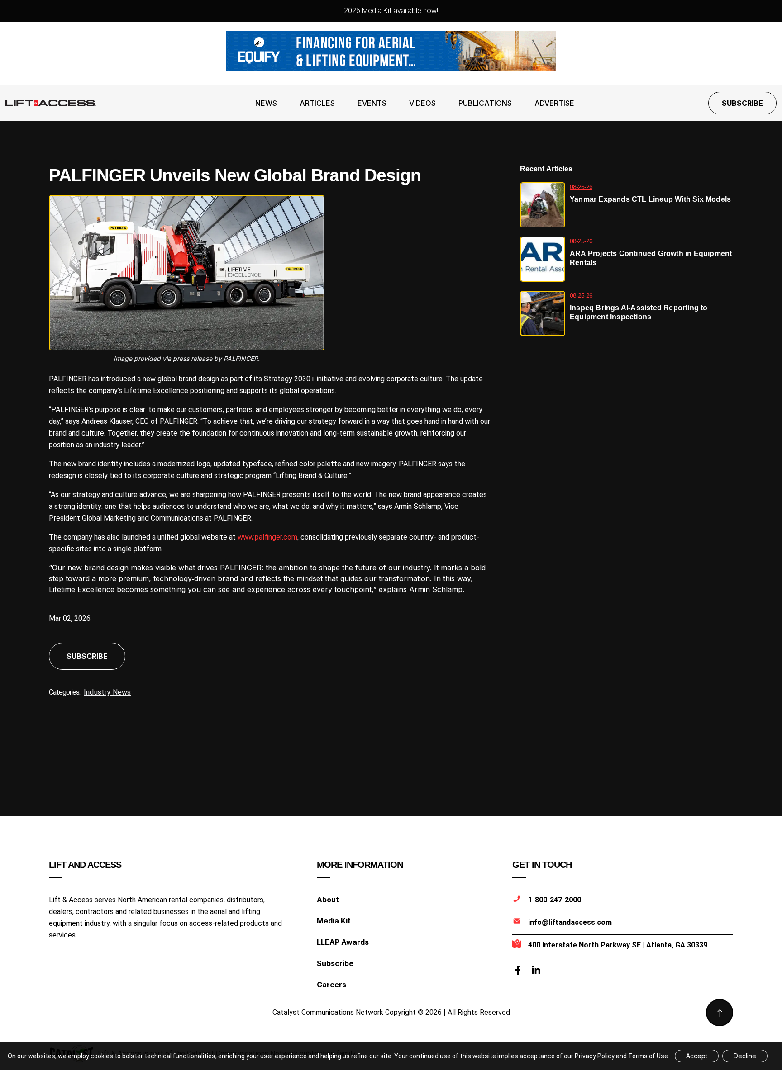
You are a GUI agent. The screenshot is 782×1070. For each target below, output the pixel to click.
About (328, 899)
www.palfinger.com (267, 537)
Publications (485, 103)
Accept (696, 1056)
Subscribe (742, 103)
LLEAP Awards (343, 942)
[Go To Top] (719, 1012)
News (266, 103)
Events (372, 103)
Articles (317, 103)
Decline (745, 1056)
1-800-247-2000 (554, 899)
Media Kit (334, 920)
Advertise (554, 103)
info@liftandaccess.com (570, 922)
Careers (331, 984)
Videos (422, 103)
